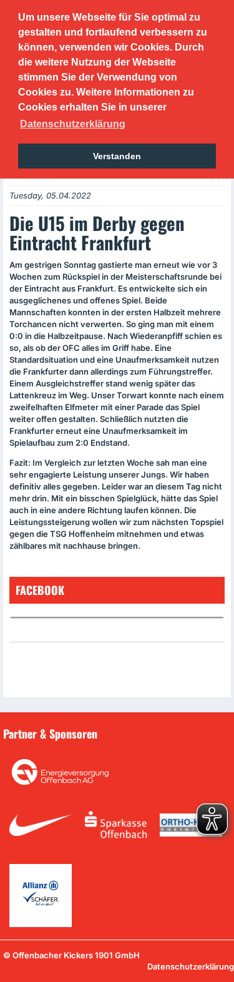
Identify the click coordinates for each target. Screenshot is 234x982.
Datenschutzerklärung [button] (72, 124)
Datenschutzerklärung (190, 966)
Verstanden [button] (117, 156)
